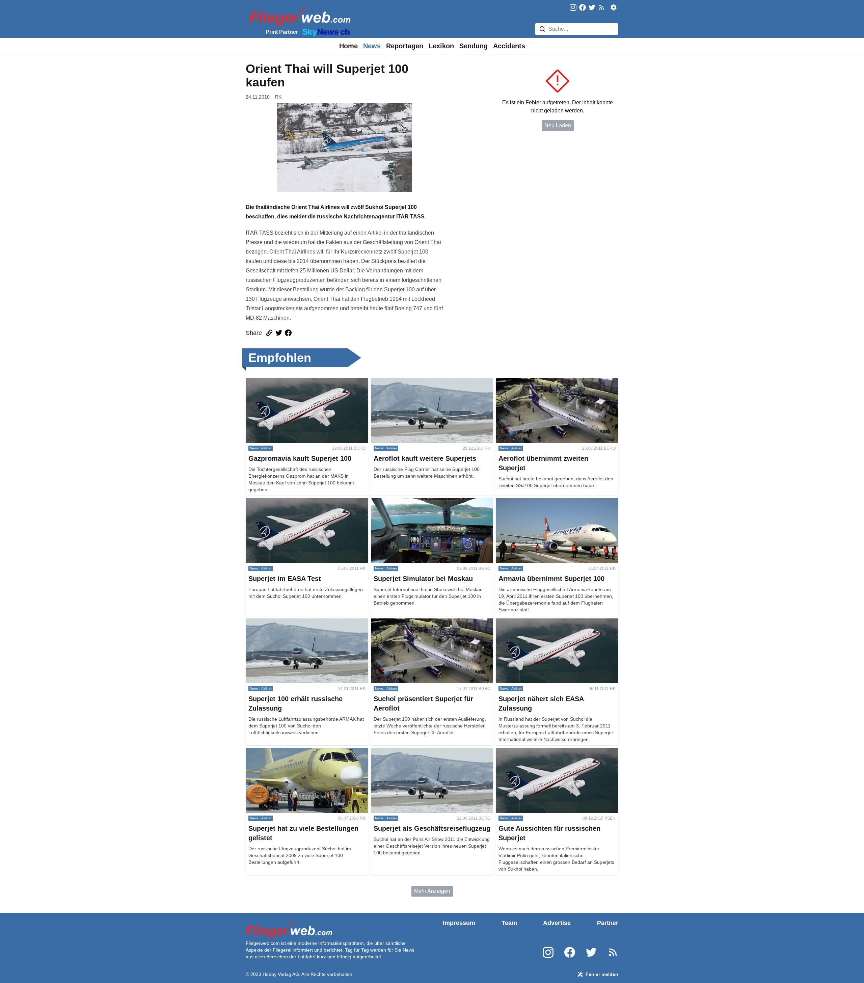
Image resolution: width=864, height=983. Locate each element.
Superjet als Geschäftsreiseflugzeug (414, 752)
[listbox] (348, 46)
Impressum (459, 923)
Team (509, 923)
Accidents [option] (509, 46)
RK (278, 97)
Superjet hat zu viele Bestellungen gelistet (296, 752)
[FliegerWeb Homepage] (298, 15)
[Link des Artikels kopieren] (269, 332)
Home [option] (348, 46)
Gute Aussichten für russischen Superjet (543, 752)
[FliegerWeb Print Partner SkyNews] (324, 32)
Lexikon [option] (441, 46)
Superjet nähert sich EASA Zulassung (541, 622)
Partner (607, 923)
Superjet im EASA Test (273, 502)
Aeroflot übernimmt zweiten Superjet (539, 382)
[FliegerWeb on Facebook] (582, 8)
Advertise (557, 923)
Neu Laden (557, 125)
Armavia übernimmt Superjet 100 (535, 502)
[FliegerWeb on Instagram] (573, 8)
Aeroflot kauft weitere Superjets (408, 382)
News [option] (372, 46)
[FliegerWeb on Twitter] (592, 8)
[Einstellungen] (613, 7)
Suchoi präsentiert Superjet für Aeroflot (417, 622)
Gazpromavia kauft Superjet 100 (284, 382)
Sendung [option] (473, 46)
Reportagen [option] (404, 46)
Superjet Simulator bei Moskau (407, 502)
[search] (542, 29)
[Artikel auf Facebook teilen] (288, 332)
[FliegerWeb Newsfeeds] (601, 7)
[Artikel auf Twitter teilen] (278, 332)
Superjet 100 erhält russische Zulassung (294, 622)
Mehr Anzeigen (432, 891)
